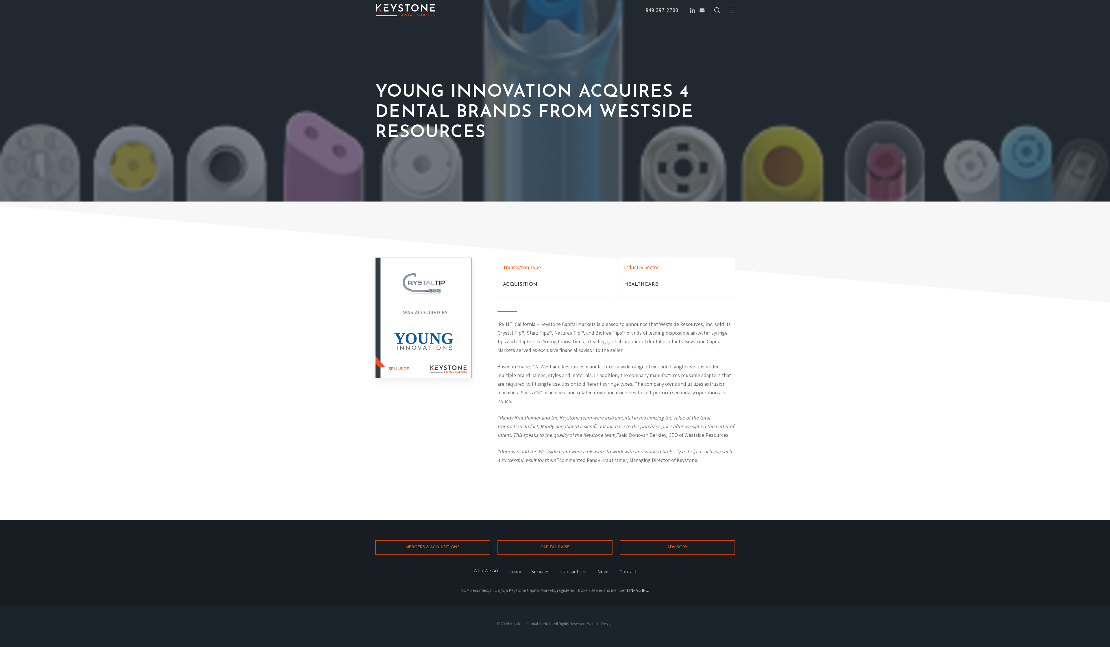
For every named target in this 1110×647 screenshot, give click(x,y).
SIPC (643, 590)
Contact (628, 571)
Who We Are (486, 570)
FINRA (632, 590)
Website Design (600, 623)
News (603, 571)
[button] (732, 10)
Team (515, 571)
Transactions (573, 571)
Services (540, 571)
